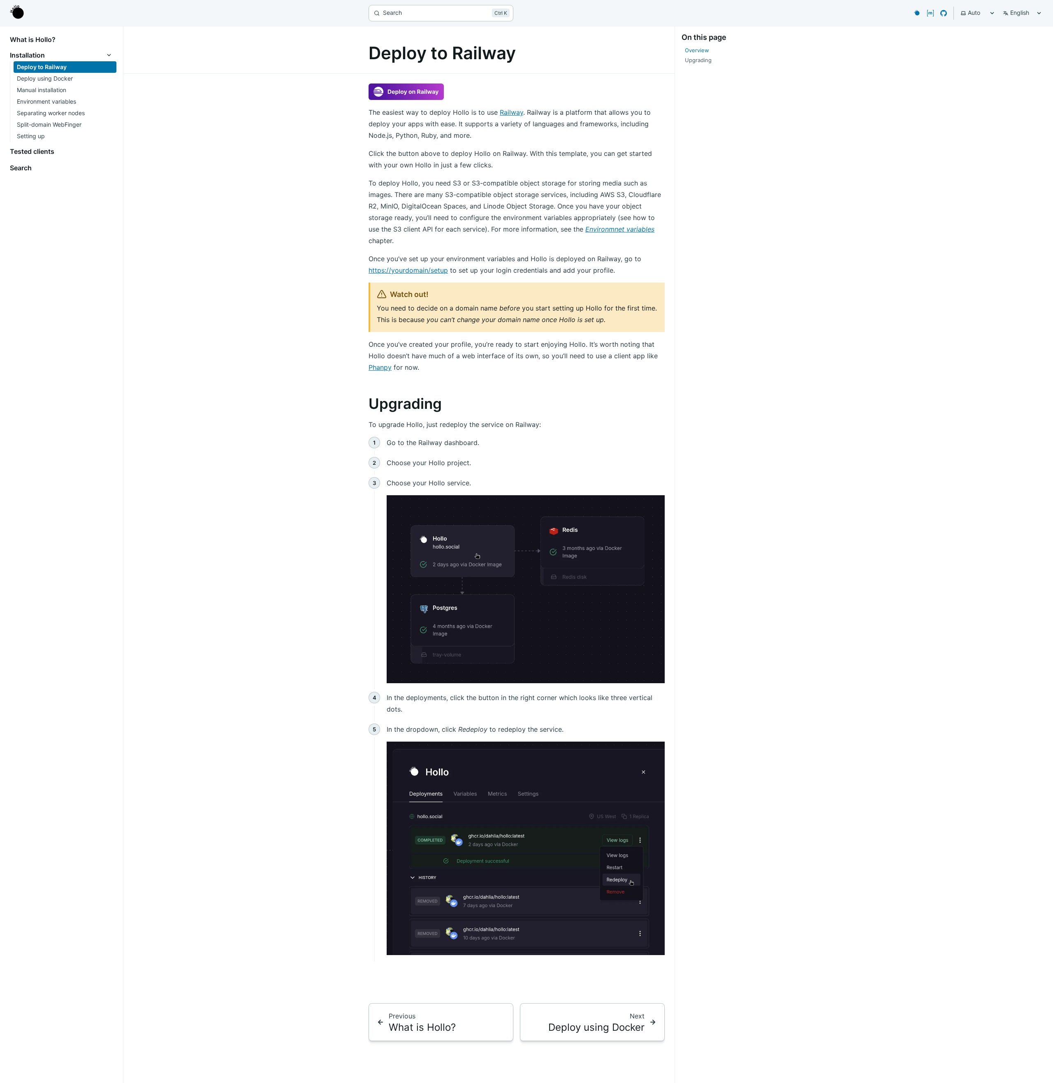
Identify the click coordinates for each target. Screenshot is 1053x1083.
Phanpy (380, 367)
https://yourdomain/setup (408, 270)
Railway (511, 112)
